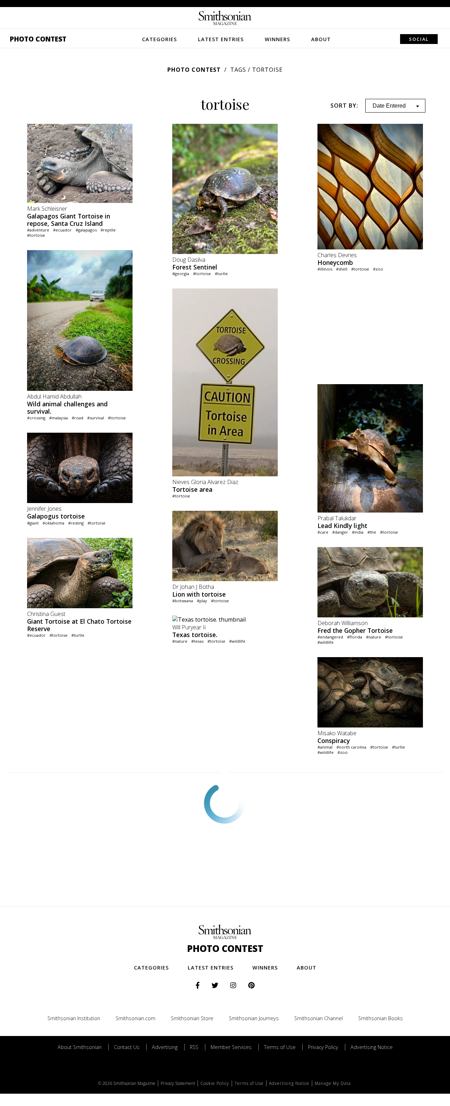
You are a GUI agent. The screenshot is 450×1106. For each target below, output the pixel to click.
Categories (159, 39)
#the (371, 532)
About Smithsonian (80, 1047)
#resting (76, 523)
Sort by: (344, 105)
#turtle (77, 635)
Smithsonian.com (135, 1018)
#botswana (182, 600)
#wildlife (237, 641)
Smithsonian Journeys (254, 1018)
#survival (95, 417)
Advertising (165, 1047)
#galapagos (86, 230)
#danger (340, 532)
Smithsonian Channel (318, 1018)
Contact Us (127, 1047)
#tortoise (36, 235)
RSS (194, 1047)
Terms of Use (280, 1047)
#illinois (324, 269)
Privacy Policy (323, 1047)
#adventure (38, 230)
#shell (341, 269)
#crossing (36, 417)
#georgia (180, 273)
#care (322, 532)
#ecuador (62, 230)
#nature (179, 641)
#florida (354, 637)
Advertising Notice (372, 1047)
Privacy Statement (178, 1083)
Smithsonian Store (192, 1018)
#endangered (330, 637)
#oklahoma (53, 523)
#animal (325, 747)
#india (358, 532)
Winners (277, 39)
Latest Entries (221, 39)
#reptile (108, 230)
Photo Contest (38, 39)
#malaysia (58, 417)
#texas (197, 641)
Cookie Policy (214, 1083)
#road (77, 417)
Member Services (231, 1047)
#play (202, 600)
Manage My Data (333, 1083)
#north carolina (351, 747)
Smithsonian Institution (73, 1018)
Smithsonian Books (380, 1018)
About (321, 39)
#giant (33, 523)
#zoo (378, 269)
